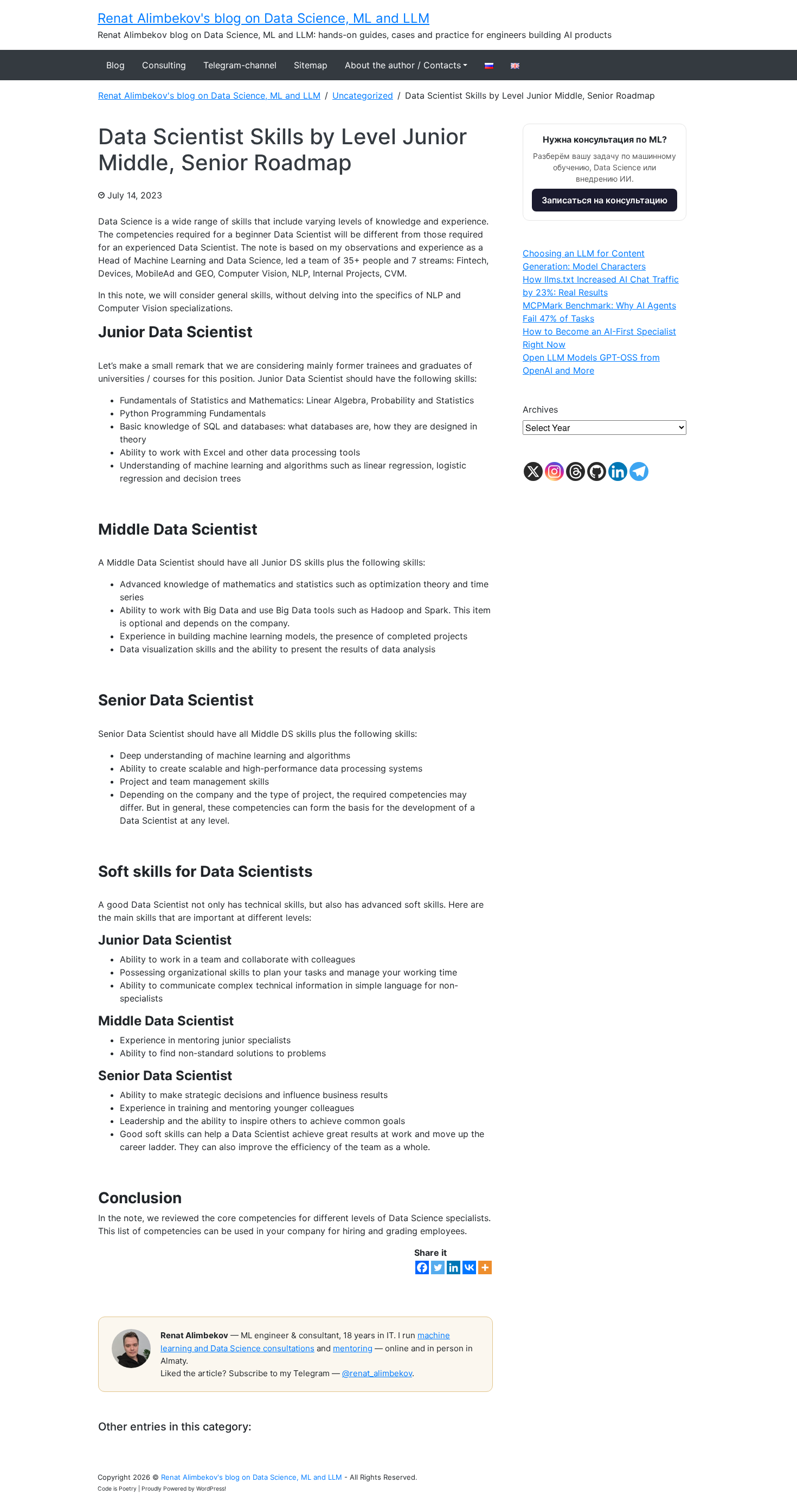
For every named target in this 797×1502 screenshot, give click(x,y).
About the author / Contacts (403, 65)
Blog (115, 65)
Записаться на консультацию (604, 200)
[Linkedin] (453, 1267)
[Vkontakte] (469, 1267)
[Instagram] (554, 471)
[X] (533, 471)
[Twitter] (438, 1267)
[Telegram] (638, 471)
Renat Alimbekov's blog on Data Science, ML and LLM (263, 18)
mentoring (352, 1348)
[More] (485, 1267)
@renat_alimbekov (377, 1373)
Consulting (164, 65)
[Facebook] (422, 1267)
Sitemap (310, 65)
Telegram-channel (240, 65)
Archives (540, 409)
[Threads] (575, 471)
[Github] (596, 471)
